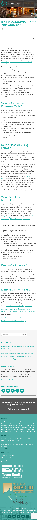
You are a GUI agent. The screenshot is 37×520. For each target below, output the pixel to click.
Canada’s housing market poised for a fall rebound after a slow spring (18, 347)
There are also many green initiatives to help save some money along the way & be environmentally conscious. (18, 217)
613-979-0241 (10, 456)
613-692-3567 (10, 458)
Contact (23, 508)
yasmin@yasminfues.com (9, 461)
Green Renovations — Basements (11, 318)
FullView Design (30, 512)
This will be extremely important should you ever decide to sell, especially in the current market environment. (18, 62)
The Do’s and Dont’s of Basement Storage (13, 321)
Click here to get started (17, 409)
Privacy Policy (15, 508)
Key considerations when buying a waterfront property (17, 351)
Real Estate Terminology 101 (9, 359)
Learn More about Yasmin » (9, 380)
